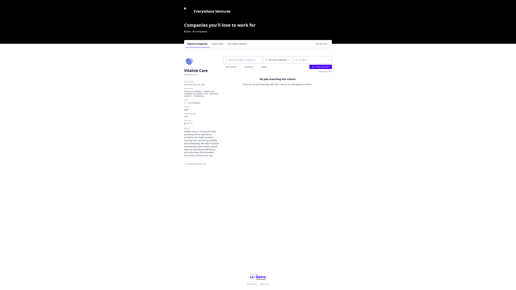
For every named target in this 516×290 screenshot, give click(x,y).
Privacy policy (252, 284)
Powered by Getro (325, 71)
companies (197, 43)
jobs (218, 43)
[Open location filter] (328, 60)
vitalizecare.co (190, 74)
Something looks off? (196, 164)
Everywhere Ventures (212, 11)
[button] (232, 67)
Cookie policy (264, 284)
